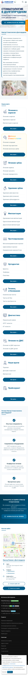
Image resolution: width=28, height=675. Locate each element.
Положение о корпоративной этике (9, 628)
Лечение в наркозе (9, 116)
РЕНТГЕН (17, 605)
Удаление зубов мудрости (11, 199)
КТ (13, 605)
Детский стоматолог (9, 370)
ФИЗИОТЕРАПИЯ (14, 600)
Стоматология (4, 651)
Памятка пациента (5, 631)
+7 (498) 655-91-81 (5, 613)
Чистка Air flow (7, 298)
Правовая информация (7, 620)
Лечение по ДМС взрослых (11, 345)
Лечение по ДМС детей (10, 348)
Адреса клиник (4, 643)
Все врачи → (14, 379)
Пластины (6, 275)
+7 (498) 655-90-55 (10, 571)
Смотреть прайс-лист (14, 583)
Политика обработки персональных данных (12, 623)
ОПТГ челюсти (7, 323)
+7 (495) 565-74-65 (5, 608)
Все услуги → (14, 128)
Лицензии (3, 646)
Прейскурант (4, 633)
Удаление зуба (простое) (10, 193)
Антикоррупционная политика (8, 625)
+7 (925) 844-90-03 (10, 573)
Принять (10, 672)
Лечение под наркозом (10, 145)
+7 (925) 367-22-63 (15, 613)
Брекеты (5, 269)
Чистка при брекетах (9, 301)
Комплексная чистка (9, 294)
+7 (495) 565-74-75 (15, 608)
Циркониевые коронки (10, 247)
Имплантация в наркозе (10, 123)
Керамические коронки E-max (12, 250)
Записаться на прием (6, 640)
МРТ (11, 605)
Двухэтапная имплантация (11, 225)
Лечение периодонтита (10, 174)
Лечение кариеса (8, 167)
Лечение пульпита (8, 171)
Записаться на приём (15, 22)
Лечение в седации (9, 142)
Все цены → (14, 399)
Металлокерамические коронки (13, 243)
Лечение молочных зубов (11, 149)
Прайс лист (4, 648)
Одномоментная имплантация (12, 218)
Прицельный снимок (9, 320)
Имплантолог (7, 374)
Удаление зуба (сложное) (11, 196)
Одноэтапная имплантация (11, 221)
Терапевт (6, 367)
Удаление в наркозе (9, 119)
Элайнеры (6, 272)
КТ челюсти (6, 326)
